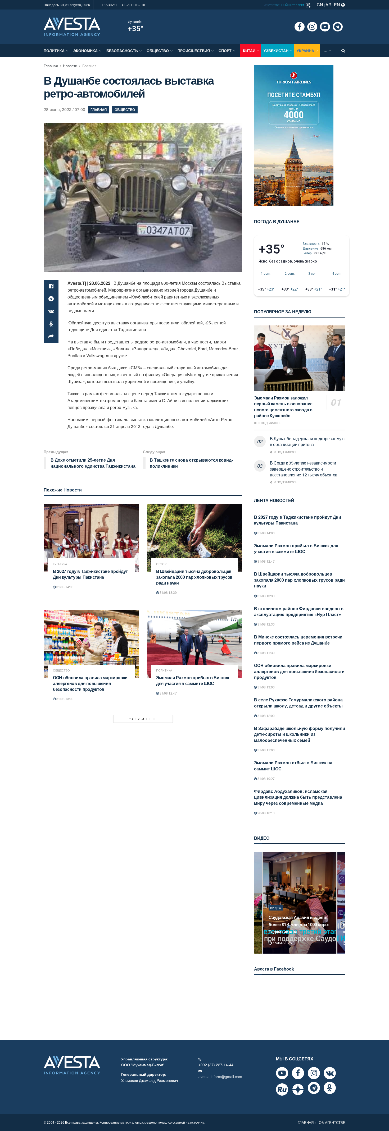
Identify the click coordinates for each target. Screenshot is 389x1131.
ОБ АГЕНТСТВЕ (134, 4)
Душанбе (135, 22)
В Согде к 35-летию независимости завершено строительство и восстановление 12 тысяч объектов (303, 469)
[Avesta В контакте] (330, 1073)
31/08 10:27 (266, 778)
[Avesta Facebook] (298, 1073)
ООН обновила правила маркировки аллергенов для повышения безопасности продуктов (90, 683)
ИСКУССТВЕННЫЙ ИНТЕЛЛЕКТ (284, 5)
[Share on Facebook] (51, 286)
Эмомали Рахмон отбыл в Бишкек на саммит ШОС (293, 765)
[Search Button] (343, 50)
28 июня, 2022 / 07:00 (64, 109)
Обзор (161, 564)
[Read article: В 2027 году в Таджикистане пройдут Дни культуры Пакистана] (91, 538)
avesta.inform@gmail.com (220, 1076)
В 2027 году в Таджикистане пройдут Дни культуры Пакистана (90, 574)
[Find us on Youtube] (325, 26)
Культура (60, 564)
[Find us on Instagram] (312, 26)
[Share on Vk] (51, 311)
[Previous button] (257, 903)
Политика (54, 50)
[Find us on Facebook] (300, 26)
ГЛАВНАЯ (109, 4)
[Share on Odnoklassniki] (51, 324)
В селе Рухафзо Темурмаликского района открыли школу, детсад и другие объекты (298, 703)
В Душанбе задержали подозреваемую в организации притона (307, 441)
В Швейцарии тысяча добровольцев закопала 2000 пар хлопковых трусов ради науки (194, 577)
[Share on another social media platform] (51, 336)
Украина (305, 50)
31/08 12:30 (266, 624)
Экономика (85, 50)
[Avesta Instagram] (314, 1073)
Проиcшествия (194, 50)
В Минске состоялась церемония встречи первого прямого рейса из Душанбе (298, 640)
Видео (276, 915)
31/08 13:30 (168, 592)
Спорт (225, 50)
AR (328, 5)
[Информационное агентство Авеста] (72, 26)
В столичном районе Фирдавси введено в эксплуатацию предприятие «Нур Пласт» (298, 611)
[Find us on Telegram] (338, 26)
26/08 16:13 (266, 813)
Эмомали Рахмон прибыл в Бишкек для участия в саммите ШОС (192, 680)
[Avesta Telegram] (314, 1088)
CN (320, 5)
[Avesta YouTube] (282, 1073)
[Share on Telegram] (51, 298)
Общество (158, 50)
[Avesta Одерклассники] (330, 1088)
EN (337, 5)
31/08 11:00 (266, 750)
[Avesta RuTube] (282, 1089)
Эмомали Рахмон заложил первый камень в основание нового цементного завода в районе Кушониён (283, 407)
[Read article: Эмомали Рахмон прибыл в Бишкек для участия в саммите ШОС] (194, 644)
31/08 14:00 (65, 587)
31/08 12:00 (266, 715)
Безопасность (122, 50)
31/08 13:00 (65, 698)
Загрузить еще (143, 719)
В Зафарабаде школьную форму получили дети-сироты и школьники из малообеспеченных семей (299, 734)
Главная (51, 65)
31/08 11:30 (266, 652)
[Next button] (341, 903)
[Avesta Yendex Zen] (298, 1089)
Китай (249, 50)
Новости (70, 65)
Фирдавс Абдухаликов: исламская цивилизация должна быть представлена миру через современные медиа (298, 797)
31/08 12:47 (168, 693)
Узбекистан (276, 50)
